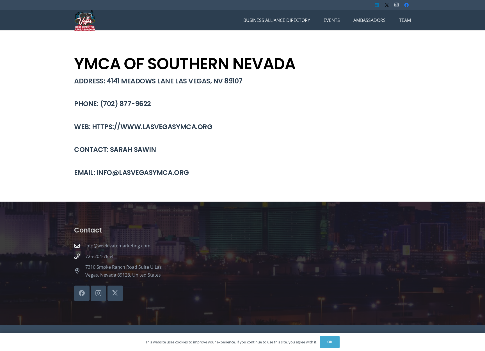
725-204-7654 (99, 256)
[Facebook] (406, 5)
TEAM (405, 20)
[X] (386, 5)
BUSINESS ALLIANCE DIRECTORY (276, 20)
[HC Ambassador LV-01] (84, 20)
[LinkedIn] (376, 5)
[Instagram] (396, 5)
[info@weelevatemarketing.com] (79, 245)
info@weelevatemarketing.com (117, 246)
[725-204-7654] (79, 256)
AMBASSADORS (369, 20)
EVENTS (332, 20)
